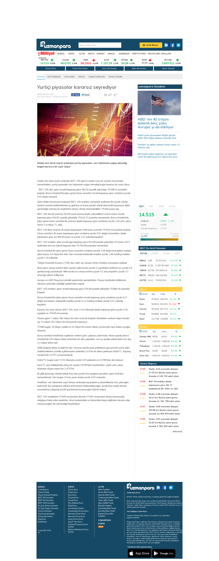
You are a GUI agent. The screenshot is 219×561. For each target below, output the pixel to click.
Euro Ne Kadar (109, 68)
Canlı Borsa (43, 489)
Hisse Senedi (168, 68)
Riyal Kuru (72, 505)
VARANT (100, 53)
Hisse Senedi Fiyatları (48, 495)
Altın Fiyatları (104, 489)
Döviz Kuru (51, 68)
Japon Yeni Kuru (75, 521)
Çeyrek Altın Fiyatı (106, 495)
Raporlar (42, 519)
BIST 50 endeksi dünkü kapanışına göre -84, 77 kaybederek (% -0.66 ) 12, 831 (163, 385)
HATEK (143, 280)
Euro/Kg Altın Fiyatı (106, 511)
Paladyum (145, 346)
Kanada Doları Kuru (77, 513)
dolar (63, 339)
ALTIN (82, 53)
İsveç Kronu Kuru (75, 519)
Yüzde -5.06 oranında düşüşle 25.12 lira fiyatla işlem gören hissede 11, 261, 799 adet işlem (164, 397)
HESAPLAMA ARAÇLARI (159, 53)
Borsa (49, 193)
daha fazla (176, 289)
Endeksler (42, 521)
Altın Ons (144, 355)
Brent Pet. (145, 351)
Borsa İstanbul (44, 335)
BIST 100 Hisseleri (46, 503)
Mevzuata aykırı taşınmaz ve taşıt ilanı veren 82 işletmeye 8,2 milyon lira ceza (157, 155)
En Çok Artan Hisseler (48, 505)
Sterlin (143, 309)
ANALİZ (111, 53)
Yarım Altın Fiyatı (105, 500)
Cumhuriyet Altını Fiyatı (108, 497)
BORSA (61, 53)
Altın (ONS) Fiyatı (105, 503)
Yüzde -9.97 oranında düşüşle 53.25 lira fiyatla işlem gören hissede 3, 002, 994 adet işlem (164, 422)
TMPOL (143, 270)
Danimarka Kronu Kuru (78, 511)
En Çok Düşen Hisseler (48, 508)
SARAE (143, 265)
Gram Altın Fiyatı (105, 492)
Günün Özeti (43, 492)
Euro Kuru (72, 495)
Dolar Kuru (73, 492)
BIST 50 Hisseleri (45, 500)
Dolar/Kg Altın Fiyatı (107, 508)
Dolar (142, 299)
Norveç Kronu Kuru (76, 516)
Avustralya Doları (76, 508)
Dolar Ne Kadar (80, 68)
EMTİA (91, 53)
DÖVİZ (71, 53)
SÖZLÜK (42, 58)
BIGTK (143, 275)
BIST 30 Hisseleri (45, 497)
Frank (142, 314)
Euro (142, 304)
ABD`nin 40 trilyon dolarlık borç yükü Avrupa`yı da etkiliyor (156, 123)
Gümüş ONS (145, 336)
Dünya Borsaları (45, 516)
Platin (143, 341)
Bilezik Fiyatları (105, 505)
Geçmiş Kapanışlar (46, 513)
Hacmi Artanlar (45, 511)
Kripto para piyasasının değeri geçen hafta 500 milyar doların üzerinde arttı (157, 136)
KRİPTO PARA (139, 53)
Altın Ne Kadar (139, 68)
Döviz (143, 289)
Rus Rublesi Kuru (75, 503)
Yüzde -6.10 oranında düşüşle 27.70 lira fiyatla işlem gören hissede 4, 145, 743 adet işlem (164, 372)
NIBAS (143, 260)
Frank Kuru (73, 500)
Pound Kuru (73, 497)
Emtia (143, 326)
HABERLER (124, 53)
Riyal (142, 319)
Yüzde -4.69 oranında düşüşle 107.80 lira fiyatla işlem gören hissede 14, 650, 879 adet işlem (164, 410)
